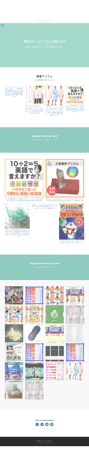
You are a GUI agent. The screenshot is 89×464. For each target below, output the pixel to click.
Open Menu (2, 25)
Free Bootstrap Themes (40, 443)
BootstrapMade (50, 443)
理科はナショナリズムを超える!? (44, 41)
